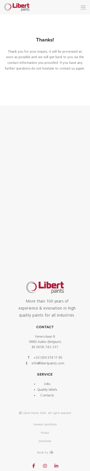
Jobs (47, 384)
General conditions (45, 424)
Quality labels (47, 390)
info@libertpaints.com (48, 363)
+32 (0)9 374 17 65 (48, 358)
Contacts (47, 395)
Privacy (45, 433)
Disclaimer (45, 441)
